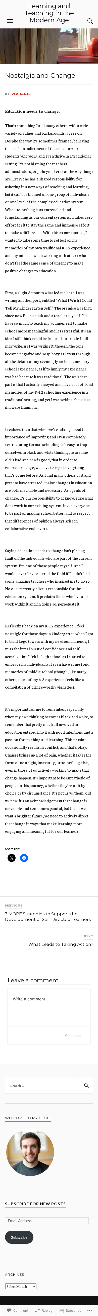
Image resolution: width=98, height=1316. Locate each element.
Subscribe (19, 1237)
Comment (73, 1035)
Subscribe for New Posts (35, 1203)
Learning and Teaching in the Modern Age (49, 13)
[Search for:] (49, 1086)
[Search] (85, 21)
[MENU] (10, 21)
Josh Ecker (20, 93)
